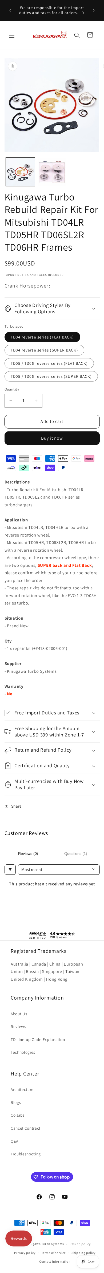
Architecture (22, 1089)
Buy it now (52, 438)
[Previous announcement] (10, 10)
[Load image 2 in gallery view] (52, 172)
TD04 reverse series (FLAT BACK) (42, 337)
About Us (19, 1013)
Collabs (18, 1115)
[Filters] (10, 869)
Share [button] (16, 806)
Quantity (12, 389)
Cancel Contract (26, 1128)
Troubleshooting (26, 1153)
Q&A (14, 1141)
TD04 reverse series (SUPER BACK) (44, 350)
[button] (11, 35)
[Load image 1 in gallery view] (20, 172)
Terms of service (53, 1253)
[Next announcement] (94, 10)
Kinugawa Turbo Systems (44, 1244)
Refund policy (80, 1244)
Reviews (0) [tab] (28, 853)
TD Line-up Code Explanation (38, 1039)
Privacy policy (25, 1253)
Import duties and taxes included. (35, 275)
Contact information (55, 1261)
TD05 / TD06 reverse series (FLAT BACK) (49, 363)
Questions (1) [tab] (75, 853)
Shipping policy (83, 1253)
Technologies (23, 1052)
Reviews (18, 1026)
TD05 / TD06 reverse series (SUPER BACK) (51, 376)
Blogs (16, 1102)
